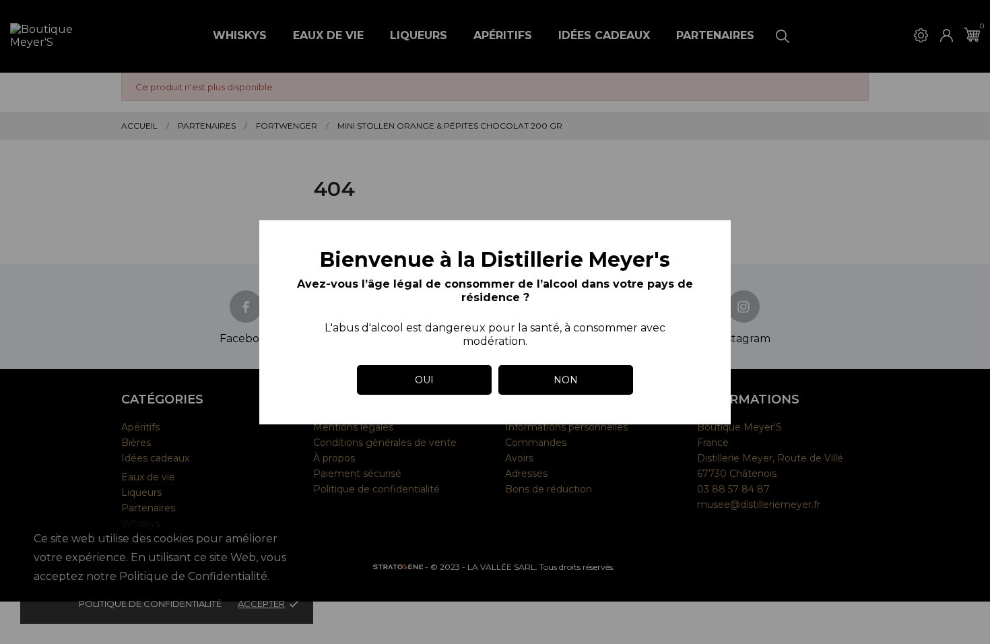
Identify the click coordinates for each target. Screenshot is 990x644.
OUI (424, 380)
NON (566, 380)
